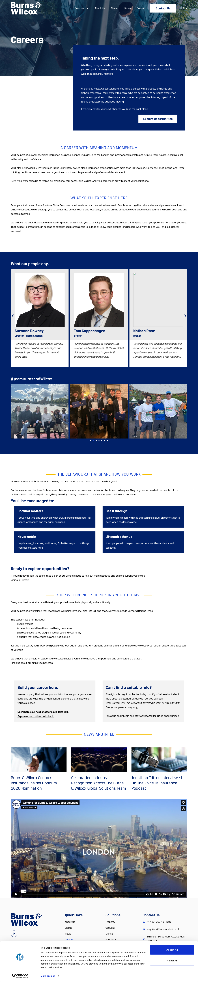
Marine (109, 934)
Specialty (110, 939)
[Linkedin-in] (14, 934)
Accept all (172, 949)
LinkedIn (124, 716)
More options (48, 976)
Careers (141, 8)
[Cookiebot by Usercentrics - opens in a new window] (20, 976)
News (127, 8)
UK (182, 8)
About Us (100, 8)
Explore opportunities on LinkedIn (35, 716)
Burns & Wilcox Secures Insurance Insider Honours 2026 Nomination (34, 783)
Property (110, 922)
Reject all (172, 960)
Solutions (80, 8)
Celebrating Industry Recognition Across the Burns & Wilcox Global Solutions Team (98, 783)
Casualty (110, 928)
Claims (114, 8)
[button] (13, 316)
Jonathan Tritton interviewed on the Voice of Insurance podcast (156, 783)
